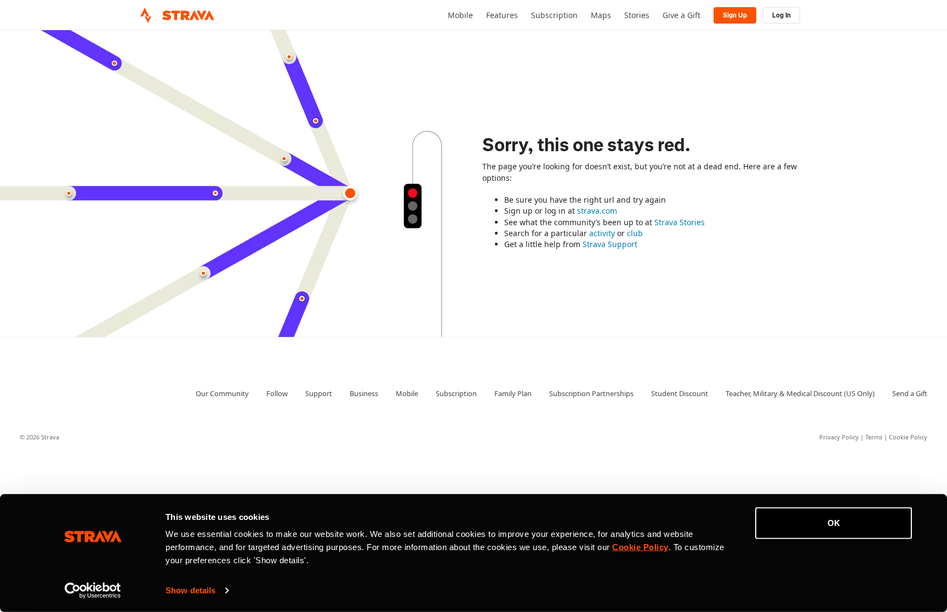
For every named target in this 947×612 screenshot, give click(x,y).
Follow (277, 393)
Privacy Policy (839, 437)
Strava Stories (679, 222)
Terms (874, 437)
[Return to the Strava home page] (145, 15)
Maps (601, 15)
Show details (190, 590)
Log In (781, 15)
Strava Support (610, 244)
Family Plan (513, 393)
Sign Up (735, 15)
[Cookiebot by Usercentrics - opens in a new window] (93, 590)
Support (318, 393)
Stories (636, 15)
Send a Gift (909, 393)
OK (834, 523)
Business (364, 393)
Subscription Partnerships (591, 393)
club (635, 233)
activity (602, 233)
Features (502, 15)
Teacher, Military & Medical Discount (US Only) (800, 393)
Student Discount (679, 393)
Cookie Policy (908, 437)
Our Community (222, 393)
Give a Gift (681, 15)
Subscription (554, 15)
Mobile (460, 15)
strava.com (597, 210)
